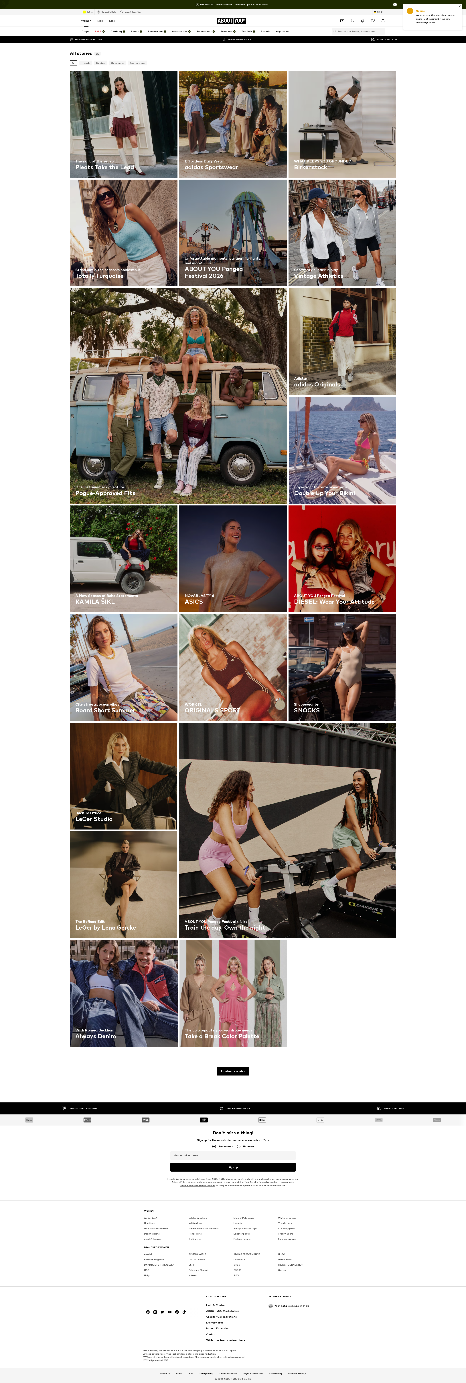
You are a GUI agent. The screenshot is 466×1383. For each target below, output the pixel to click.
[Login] (352, 21)
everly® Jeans (285, 1233)
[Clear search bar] (382, 31)
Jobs (190, 1373)
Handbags (149, 1223)
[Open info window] (395, 4)
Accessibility (276, 1373)
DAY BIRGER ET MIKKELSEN (159, 1264)
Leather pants (242, 1233)
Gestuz (282, 1270)
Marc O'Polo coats (244, 1218)
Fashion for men (242, 1239)
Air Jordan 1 (150, 1218)
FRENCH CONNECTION (290, 1264)
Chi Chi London (197, 1259)
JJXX (236, 1275)
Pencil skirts (195, 1233)
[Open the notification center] (362, 21)
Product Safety (297, 1373)
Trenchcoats (285, 1223)
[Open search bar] (334, 31)
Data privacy (206, 1373)
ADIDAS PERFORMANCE (247, 1254)
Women (86, 20)
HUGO (281, 1254)
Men (100, 20)
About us (165, 1373)
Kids (112, 20)
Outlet (89, 12)
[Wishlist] (373, 21)
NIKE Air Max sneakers (156, 1228)
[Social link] (148, 1312)
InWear (193, 1275)
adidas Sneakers (198, 1218)
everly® (148, 1254)
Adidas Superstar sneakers (204, 1228)
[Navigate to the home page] (164, 1298)
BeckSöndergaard (154, 1259)
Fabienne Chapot (198, 1270)
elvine (237, 1264)
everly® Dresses (152, 1239)
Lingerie (238, 1223)
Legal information (253, 1373)
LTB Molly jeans (286, 1228)
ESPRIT (193, 1264)
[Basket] (383, 21)
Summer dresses (287, 1239)
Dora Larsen (285, 1259)
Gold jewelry (196, 1239)
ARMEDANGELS (197, 1254)
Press (179, 1373)
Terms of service (228, 1373)
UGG (146, 1270)
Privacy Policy (179, 1182)
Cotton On (240, 1259)
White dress (195, 1223)
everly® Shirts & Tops (245, 1228)
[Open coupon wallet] (342, 21)
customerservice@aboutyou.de (197, 1185)
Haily (147, 1275)
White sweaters (287, 1218)
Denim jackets (152, 1233)
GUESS (237, 1270)
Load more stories (233, 1071)
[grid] (233, 560)
